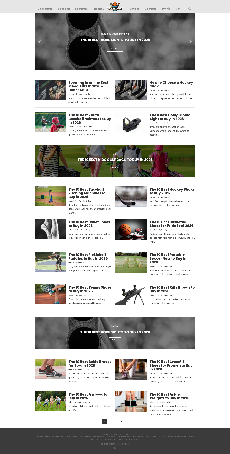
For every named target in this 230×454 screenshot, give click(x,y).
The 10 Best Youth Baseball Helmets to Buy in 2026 (89, 119)
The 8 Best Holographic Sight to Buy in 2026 (170, 117)
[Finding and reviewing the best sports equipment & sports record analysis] (115, 7)
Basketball (153, 230)
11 (121, 421)
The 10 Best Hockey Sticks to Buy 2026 (172, 191)
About (112, 444)
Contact (104, 444)
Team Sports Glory (85, 94)
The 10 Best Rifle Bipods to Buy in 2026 (172, 289)
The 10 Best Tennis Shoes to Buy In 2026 (90, 289)
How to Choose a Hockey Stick (171, 84)
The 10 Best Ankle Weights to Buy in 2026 (169, 396)
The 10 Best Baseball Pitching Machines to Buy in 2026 (87, 193)
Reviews (71, 295)
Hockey (152, 90)
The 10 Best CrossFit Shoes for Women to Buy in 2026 (171, 365)
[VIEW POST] (50, 90)
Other (70, 230)
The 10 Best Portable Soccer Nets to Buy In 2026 (168, 258)
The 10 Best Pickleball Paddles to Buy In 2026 (88, 256)
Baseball (71, 126)
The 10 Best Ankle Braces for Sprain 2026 (89, 363)
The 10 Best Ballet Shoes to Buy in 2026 (89, 224)
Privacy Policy (123, 444)
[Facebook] (115, 448)
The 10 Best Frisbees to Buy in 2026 (87, 396)
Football (152, 266)
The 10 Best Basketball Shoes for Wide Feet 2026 (171, 224)
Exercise (152, 373)
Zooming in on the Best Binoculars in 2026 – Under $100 (88, 86)
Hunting (71, 94)
